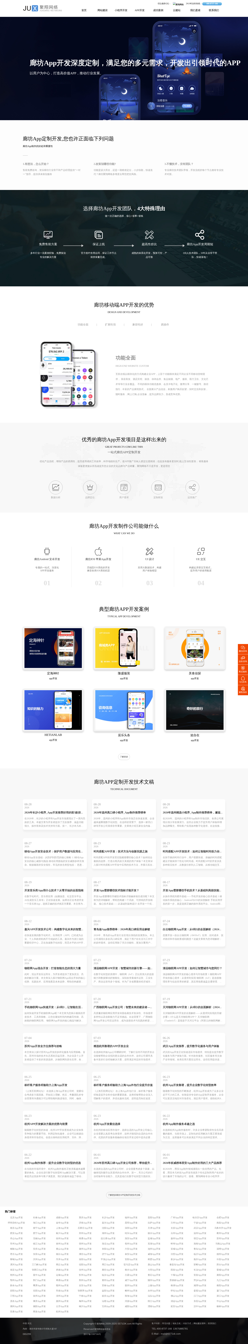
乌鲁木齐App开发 (222, 1228)
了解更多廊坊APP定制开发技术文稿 (124, 1195)
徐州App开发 (62, 1238)
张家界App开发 (85, 1291)
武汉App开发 (200, 1228)
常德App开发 (62, 1291)
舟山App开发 (16, 1238)
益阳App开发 (108, 1291)
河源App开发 (131, 1301)
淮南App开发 (200, 1244)
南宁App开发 (39, 1228)
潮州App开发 (16, 1306)
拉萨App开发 (154, 1223)
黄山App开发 (62, 1249)
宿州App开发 (85, 1244)
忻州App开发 (85, 1275)
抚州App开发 (131, 1285)
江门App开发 (200, 1296)
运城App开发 (62, 1275)
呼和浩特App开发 (16, 1223)
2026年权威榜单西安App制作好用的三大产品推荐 (192, 1163)
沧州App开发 (85, 1270)
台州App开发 (177, 1233)
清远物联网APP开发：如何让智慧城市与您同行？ (192, 968)
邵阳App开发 (16, 1291)
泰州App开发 (62, 1244)
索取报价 (243, 689)
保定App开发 (16, 1270)
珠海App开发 (131, 1296)
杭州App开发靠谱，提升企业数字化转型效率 (189, 1085)
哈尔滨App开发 (199, 1217)
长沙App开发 (108, 1217)
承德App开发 (62, 1270)
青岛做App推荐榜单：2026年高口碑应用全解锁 (122, 929)
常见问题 (166, 1323)
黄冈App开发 (108, 1280)
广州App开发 (177, 1217)
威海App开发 (154, 1254)
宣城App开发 (177, 1249)
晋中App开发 (39, 1275)
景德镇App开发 (177, 1280)
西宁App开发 (39, 1233)
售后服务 (243, 669)
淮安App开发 (131, 1238)
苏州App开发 (223, 1238)
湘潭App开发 (200, 1285)
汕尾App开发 (108, 1301)
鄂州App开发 (16, 1280)
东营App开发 (39, 1254)
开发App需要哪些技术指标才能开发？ (116, 890)
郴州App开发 (131, 1291)
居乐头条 (124, 735)
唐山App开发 (154, 1264)
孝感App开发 (62, 1280)
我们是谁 (195, 10)
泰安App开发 (131, 1254)
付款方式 (187, 1323)
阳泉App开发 (177, 1270)
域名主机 (177, 1323)
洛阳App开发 (85, 1259)
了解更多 (124, 757)
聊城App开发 (16, 1259)
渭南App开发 (154, 1306)
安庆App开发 (39, 1249)
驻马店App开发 (131, 1264)
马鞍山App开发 (222, 1244)
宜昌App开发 (200, 1275)
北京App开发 (16, 1217)
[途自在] (195, 729)
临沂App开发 (200, 1254)
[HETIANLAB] (53, 729)
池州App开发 (154, 1249)
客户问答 (156, 1323)
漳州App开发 (62, 1296)
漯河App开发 (16, 1264)
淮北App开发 (108, 1244)
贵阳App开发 (154, 1217)
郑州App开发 (85, 1233)
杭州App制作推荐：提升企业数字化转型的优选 (52, 1163)
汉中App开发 (200, 1306)
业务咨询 (243, 659)
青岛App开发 (200, 1249)
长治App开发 (200, 1270)
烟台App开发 (62, 1254)
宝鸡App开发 (108, 1306)
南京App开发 (16, 1228)
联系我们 (214, 10)
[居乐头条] (124, 729)
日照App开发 (177, 1254)
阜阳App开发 (108, 1249)
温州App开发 (200, 1233)
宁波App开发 (200, 1223)
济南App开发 (85, 1223)
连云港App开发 (108, 1238)
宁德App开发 (85, 1296)
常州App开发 (16, 1244)
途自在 (194, 735)
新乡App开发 (177, 1259)
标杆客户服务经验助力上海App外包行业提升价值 (123, 1085)
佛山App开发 (177, 1296)
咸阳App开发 (131, 1306)
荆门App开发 (39, 1280)
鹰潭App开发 (39, 1285)
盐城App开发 (154, 1238)
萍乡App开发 (200, 1280)
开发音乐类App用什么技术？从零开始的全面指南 (54, 890)
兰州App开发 (177, 1223)
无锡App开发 (39, 1238)
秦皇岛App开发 (177, 1264)
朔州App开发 (16, 1275)
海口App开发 (39, 1223)
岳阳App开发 (39, 1291)
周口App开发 (108, 1264)
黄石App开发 (154, 1275)
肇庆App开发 (39, 1301)
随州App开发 (154, 1280)
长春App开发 (39, 1217)
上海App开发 (62, 1228)
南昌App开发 (223, 1223)
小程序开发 (121, 10)
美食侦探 (195, 673)
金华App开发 (62, 1223)
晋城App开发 (223, 1270)
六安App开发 (131, 1249)
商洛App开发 (39, 1311)
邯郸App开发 (200, 1264)
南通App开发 (85, 1238)
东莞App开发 (200, 1301)
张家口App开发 (39, 1270)
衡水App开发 (131, 1270)
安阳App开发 (131, 1259)
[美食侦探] (195, 667)
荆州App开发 (85, 1280)
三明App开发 (16, 1296)
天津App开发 (154, 1228)
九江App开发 (223, 1280)
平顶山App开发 (108, 1259)
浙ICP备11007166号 (92, 1334)
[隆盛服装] (124, 667)
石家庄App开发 (85, 1228)
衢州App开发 (223, 1233)
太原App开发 (177, 1228)
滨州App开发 (39, 1259)
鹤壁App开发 (154, 1259)
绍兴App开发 (131, 1233)
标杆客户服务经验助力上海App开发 (45, 1085)
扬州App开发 (177, 1238)
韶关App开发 (108, 1296)
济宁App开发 (108, 1254)
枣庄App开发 (16, 1254)
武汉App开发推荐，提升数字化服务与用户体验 (191, 1046)
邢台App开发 (223, 1264)
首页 (84, 10)
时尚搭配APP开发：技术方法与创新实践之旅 (121, 851)
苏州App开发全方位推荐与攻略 (43, 1046)
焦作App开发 (200, 1259)
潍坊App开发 (85, 1254)
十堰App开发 (177, 1275)
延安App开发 (177, 1306)
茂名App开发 (16, 1301)
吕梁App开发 (131, 1275)
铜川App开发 (85, 1306)
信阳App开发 (85, 1264)
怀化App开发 (177, 1291)
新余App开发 (16, 1285)
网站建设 (103, 10)
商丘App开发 (62, 1264)
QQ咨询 (242, 679)
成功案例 (158, 10)
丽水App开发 (154, 1233)
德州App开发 (223, 1254)
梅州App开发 (85, 1301)
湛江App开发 (223, 1296)
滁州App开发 (85, 1249)
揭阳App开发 (39, 1306)
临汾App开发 (108, 1275)
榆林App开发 (223, 1306)
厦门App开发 (223, 1291)
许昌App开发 (223, 1259)
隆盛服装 (124, 673)
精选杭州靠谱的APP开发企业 (111, 1046)
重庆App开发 (85, 1217)
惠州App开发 (62, 1301)
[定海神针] (53, 667)
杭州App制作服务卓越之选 (179, 1124)
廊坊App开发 (108, 1270)
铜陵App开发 (16, 1249)
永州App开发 (154, 1291)
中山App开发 (223, 1301)
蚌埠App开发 (177, 1244)
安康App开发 (16, 1311)
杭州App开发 (62, 1311)
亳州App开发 (131, 1244)
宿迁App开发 (200, 1238)
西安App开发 (16, 1233)
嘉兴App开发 (108, 1223)
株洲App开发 (177, 1285)
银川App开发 (62, 1233)
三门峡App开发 (39, 1264)
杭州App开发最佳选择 (107, 1124)
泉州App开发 (39, 1296)
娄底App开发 (200, 1291)
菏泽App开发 (62, 1259)
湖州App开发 (108, 1233)
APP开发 (140, 10)
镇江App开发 (39, 1244)
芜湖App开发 (154, 1244)
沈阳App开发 (108, 1228)
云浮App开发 (62, 1306)
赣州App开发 (62, 1285)
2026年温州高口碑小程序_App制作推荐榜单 (120, 812)
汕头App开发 (154, 1296)
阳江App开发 (154, 1301)
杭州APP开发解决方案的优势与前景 (46, 1124)
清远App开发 (177, 1301)
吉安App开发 (85, 1285)
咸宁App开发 (131, 1280)
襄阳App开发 (223, 1275)
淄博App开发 (223, 1249)
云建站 (177, 10)
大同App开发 (154, 1270)
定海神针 (53, 673)
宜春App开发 (108, 1285)
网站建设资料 (200, 1323)
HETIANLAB (53, 735)
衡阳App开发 (223, 1285)
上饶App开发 (154, 1285)
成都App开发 (62, 1217)
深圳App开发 (131, 1228)
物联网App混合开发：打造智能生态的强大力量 (52, 968)
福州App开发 (131, 1217)
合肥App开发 (223, 1217)
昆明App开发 (131, 1223)
